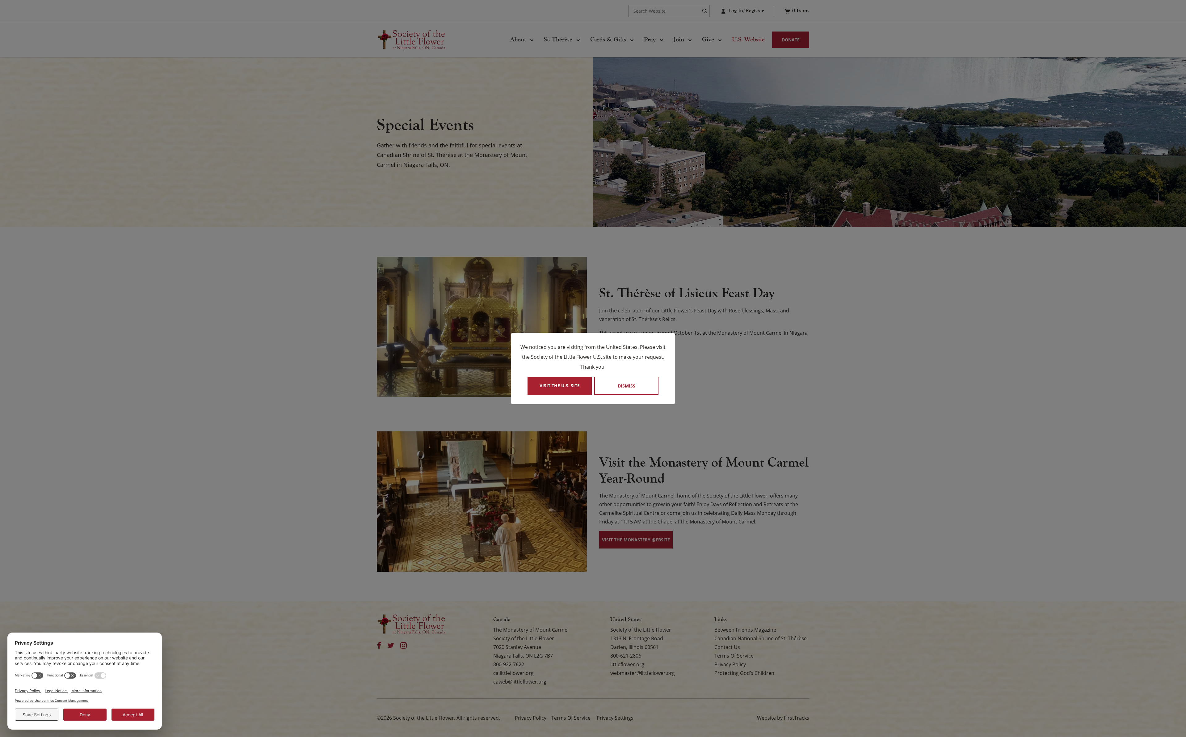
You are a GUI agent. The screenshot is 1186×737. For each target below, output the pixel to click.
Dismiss (626, 386)
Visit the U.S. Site (560, 385)
